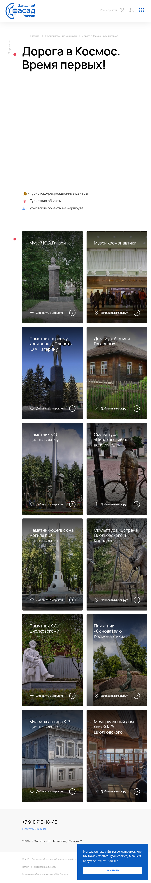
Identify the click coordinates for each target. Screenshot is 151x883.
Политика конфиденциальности (39, 866)
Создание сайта (30, 874)
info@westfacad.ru (34, 828)
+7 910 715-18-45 (39, 822)
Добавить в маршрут (49, 312)
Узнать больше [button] (108, 861)
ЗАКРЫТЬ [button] (112, 870)
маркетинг (47, 874)
